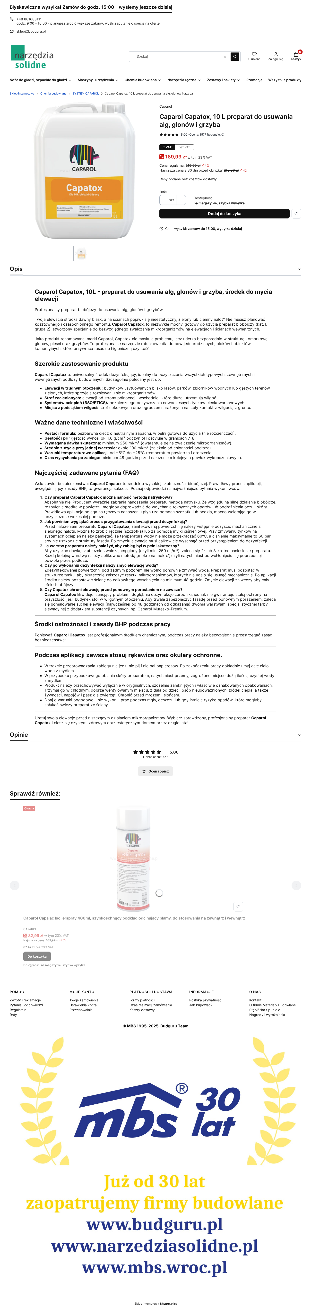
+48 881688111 (29, 19)
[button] (235, 56)
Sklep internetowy (22, 93)
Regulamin (18, 1010)
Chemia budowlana (53, 93)
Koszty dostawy (142, 1010)
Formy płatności (142, 1000)
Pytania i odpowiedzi (26, 1005)
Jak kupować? (200, 1005)
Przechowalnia (81, 1010)
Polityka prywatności (205, 1000)
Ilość (163, 192)
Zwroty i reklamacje (25, 1000)
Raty (13, 1015)
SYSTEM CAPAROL (85, 93)
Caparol (165, 106)
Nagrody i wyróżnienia (267, 1015)
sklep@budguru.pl (31, 31)
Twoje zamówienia (83, 1000)
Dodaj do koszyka (224, 213)
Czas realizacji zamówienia (151, 1005)
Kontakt (255, 1000)
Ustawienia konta (83, 1005)
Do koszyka (37, 956)
